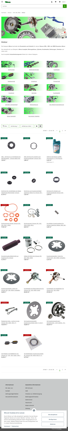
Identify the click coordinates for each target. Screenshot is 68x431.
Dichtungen (11, 69)
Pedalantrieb (11, 81)
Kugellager (57, 69)
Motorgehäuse (34, 104)
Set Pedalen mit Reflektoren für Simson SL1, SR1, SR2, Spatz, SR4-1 (10, 354)
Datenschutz (15, 426)
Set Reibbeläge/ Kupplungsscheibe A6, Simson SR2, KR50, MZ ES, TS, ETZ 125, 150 (33, 354)
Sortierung (14, 126)
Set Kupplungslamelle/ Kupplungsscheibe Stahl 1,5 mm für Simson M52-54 (34, 322)
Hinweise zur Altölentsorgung (33, 394)
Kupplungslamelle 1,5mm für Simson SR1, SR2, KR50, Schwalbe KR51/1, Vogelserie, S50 (56, 257)
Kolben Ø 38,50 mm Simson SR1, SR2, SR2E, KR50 (33, 257)
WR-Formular (29, 388)
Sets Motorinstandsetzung (56, 104)
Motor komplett (11, 116)
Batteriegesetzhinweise (31, 397)
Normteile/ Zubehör (33, 116)
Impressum (7, 426)
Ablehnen (52, 424)
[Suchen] (65, 6)
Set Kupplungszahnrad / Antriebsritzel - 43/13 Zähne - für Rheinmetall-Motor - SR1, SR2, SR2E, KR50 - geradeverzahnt (57, 322)
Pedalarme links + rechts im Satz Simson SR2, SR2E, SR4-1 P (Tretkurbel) (10, 322)
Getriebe (34, 93)
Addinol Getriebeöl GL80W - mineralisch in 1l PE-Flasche (54, 157)
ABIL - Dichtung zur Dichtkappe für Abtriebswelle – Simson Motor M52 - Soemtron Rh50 (11, 157)
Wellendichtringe (34, 69)
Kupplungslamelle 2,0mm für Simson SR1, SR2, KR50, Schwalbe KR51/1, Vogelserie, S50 (10, 289)
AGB (26, 391)
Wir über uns (9, 388)
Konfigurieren (53, 419)
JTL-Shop (59, 429)
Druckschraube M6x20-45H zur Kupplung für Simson (9, 257)
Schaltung (34, 81)
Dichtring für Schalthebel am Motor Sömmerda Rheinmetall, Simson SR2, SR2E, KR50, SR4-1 (11, 192)
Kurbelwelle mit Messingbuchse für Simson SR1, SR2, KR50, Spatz (34, 289)
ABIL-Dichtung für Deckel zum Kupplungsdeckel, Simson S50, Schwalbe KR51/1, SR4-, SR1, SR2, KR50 (33, 157)
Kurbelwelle (56, 93)
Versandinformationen (11, 397)
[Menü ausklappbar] (2, 1)
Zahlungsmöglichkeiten (11, 394)
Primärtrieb (56, 81)
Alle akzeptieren (52, 414)
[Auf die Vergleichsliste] (14, 139)
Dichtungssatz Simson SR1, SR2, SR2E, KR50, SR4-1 (33, 224)
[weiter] (65, 130)
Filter (5, 126)
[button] (52, 1)
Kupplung (11, 93)
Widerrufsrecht (29, 405)
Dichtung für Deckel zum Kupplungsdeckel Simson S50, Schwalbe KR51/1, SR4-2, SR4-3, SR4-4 (55, 192)
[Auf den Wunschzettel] (18, 139)
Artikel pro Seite (26, 126)
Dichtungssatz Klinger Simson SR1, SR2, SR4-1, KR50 (11, 224)
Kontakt (7, 391)
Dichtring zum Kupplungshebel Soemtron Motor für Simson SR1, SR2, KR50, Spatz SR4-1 (33, 192)
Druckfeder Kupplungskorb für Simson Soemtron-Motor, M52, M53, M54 (56, 224)
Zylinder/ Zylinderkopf (11, 104)
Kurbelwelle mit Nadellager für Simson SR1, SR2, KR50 (55, 289)
